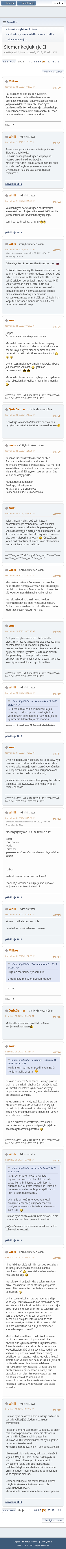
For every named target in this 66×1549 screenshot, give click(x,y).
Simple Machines (41, 1545)
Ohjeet (17, 1541)
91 (59, 61)
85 (39, 61)
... (32, 61)
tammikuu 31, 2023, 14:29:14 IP (20, 914)
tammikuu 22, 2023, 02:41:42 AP (20, 249)
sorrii (12, 320)
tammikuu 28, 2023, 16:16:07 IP (20, 414)
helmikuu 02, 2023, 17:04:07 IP (19, 1257)
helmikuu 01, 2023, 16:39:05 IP (19, 1159)
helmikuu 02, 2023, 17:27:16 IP (19, 1409)
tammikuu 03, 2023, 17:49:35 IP (20, 86)
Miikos (13, 81)
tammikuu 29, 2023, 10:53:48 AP (20, 631)
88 (52, 61)
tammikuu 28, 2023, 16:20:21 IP (20, 450)
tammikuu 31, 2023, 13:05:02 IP (20, 818)
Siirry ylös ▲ (46, 1541)
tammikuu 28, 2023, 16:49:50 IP (20, 513)
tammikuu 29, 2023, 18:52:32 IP (20, 693)
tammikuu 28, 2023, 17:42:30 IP (20, 575)
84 (35, 61)
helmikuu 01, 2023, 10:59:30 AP (19, 1016)
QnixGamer (17, 409)
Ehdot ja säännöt (30, 1541)
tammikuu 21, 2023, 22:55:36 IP (20, 201)
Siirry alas (9, 61)
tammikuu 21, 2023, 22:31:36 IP (20, 142)
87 (48, 61)
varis (12, 244)
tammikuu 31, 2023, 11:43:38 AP (20, 752)
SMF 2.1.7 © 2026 (25, 1545)
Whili (12, 137)
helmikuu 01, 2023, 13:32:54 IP (19, 1051)
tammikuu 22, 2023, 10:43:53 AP (20, 325)
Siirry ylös (9, 1510)
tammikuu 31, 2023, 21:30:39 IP (20, 956)
